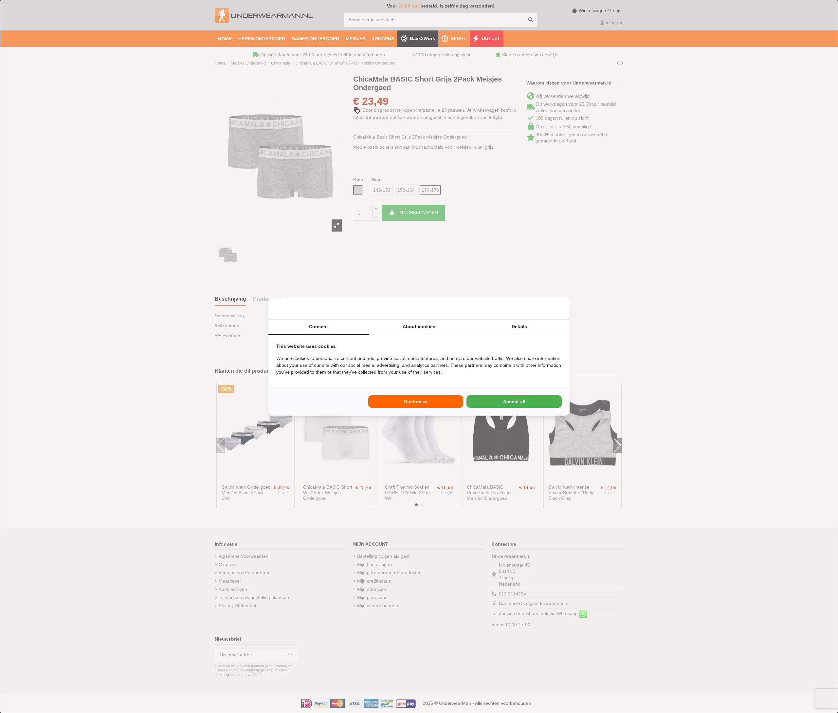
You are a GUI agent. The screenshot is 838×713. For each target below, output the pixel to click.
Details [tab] (519, 326)
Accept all (514, 401)
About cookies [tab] (419, 326)
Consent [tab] (318, 326)
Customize (416, 401)
